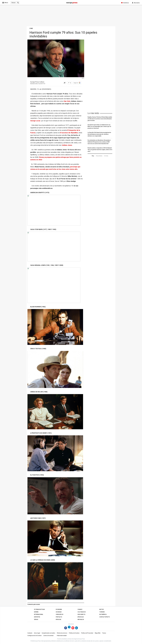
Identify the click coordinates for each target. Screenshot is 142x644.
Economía (59, 609)
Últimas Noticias (39, 609)
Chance (80, 609)
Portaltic (59, 617)
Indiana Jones (67, 145)
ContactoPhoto (104, 617)
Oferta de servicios (62, 633)
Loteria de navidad (48, 635)
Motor (101, 609)
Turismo (102, 612)
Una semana (99, 156)
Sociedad (59, 612)
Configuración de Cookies (34, 635)
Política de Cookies (74, 633)
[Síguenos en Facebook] (65, 628)
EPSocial (58, 619)
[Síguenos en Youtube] (73, 628)
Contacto (29, 633)
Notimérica (102, 614)
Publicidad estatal (62, 635)
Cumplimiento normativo (48, 633)
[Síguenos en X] (69, 628)
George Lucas (35, 121)
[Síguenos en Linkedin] (76, 628)
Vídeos (36, 619)
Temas (104, 633)
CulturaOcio (82, 612)
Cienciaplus (59, 614)
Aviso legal (37, 633)
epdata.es (81, 617)
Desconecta (81, 614)
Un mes (106, 156)
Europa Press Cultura (37, 82)
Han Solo (67, 101)
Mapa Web (97, 633)
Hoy (93, 156)
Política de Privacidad (87, 633)
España (36, 612)
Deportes (37, 617)
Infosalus (81, 619)
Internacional (38, 614)
